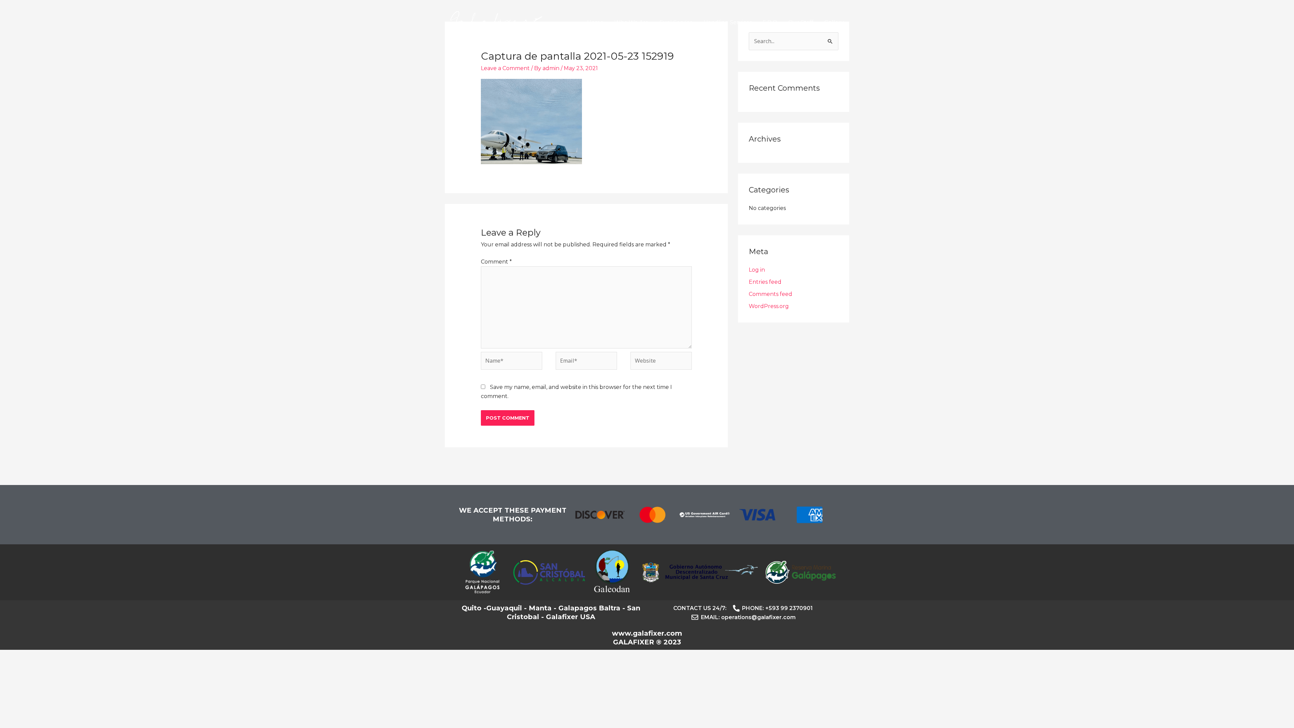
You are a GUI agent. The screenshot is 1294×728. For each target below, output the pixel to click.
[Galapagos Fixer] (496, 22)
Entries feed (765, 282)
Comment (496, 262)
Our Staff (800, 22)
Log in (757, 270)
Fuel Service (676, 22)
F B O (770, 22)
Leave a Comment (505, 68)
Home (595, 22)
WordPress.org (769, 306)
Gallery (834, 22)
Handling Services (728, 22)
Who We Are (631, 22)
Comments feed (770, 294)
